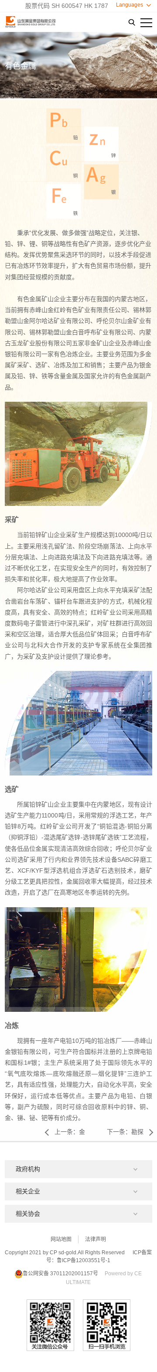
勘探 (125, 1131)
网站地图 (61, 1239)
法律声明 (95, 1239)
